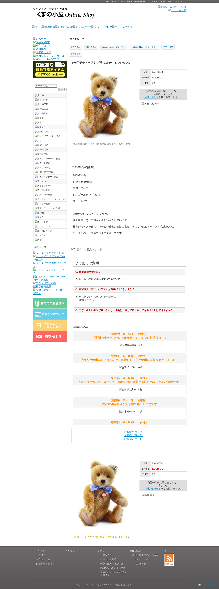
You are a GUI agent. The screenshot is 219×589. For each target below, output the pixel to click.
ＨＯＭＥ (40, 555)
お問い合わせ (151, 97)
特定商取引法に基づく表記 (145, 555)
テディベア (168, 47)
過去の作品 (75, 47)
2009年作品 (91, 47)
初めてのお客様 (108, 559)
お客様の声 (106, 555)
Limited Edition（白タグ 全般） (144, 47)
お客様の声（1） (133, 432)
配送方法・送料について (48, 563)
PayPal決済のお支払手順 (112, 568)
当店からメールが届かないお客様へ (113, 574)
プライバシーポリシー (143, 559)
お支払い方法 (43, 559)
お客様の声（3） (133, 438)
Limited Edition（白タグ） (113, 47)
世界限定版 (75, 54)
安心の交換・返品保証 (111, 563)
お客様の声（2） (133, 435)
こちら (90, 300)
